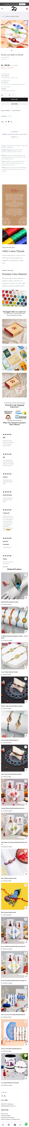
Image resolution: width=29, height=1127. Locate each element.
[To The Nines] (14, 9)
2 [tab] (13, 50)
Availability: (4, 116)
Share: (2, 121)
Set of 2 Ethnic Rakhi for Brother (9, 672)
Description (14, 131)
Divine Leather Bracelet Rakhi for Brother (12, 706)
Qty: (2, 95)
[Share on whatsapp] (11, 122)
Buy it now (14, 104)
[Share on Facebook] (6, 122)
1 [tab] (11, 50)
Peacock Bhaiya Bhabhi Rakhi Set (9, 740)
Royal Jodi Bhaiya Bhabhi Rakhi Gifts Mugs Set (13, 946)
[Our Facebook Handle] (2, 1096)
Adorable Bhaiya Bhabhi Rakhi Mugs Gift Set (12, 808)
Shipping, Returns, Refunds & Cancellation (14, 134)
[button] (14, 57)
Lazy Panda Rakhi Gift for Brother (10, 1082)
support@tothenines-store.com (8, 1106)
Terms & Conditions (6, 1115)
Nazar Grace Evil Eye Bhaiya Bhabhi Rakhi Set (13, 1014)
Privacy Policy (4, 1113)
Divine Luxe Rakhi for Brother (12, 55)
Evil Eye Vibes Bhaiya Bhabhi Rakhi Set (11, 1048)
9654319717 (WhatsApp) (7, 1104)
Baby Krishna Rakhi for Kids (8, 912)
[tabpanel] (14, 34)
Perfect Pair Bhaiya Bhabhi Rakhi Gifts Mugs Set (13, 980)
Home (3, 16)
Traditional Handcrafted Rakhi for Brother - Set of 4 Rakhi (14, 637)
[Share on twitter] (9, 122)
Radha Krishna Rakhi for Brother (9, 602)
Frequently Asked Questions (7, 1117)
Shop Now (22, 4)
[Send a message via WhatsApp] (26, 1124)
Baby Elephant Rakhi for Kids (9, 878)
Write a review (4, 59)
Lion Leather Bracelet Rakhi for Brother (11, 774)
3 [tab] (15, 50)
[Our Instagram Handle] (5, 1096)
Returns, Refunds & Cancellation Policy (10, 1119)
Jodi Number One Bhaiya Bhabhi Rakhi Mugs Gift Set (14, 843)
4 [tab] (17, 50)
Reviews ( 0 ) (14, 137)
